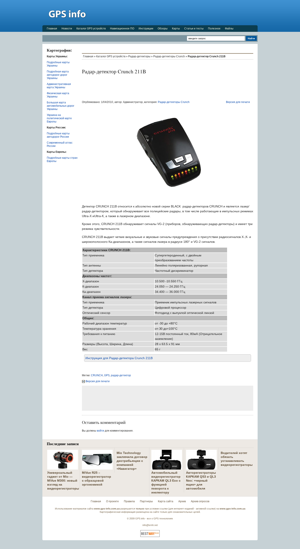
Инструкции (146, 28)
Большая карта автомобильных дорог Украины (60, 106)
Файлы (229, 28)
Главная (52, 28)
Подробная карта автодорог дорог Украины (58, 75)
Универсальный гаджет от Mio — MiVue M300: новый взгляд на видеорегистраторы (63, 480)
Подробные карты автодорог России (58, 135)
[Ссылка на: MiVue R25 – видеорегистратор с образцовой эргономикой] (97, 467)
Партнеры (146, 501)
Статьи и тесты (194, 28)
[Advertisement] (178, 12)
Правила (129, 501)
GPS (107, 375)
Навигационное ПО (122, 28)
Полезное (214, 28)
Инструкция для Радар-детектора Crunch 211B (119, 358)
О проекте (112, 501)
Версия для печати (238, 102)
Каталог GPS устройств (91, 28)
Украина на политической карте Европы (59, 118)
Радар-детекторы (139, 56)
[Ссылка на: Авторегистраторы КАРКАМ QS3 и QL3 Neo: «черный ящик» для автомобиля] (201, 467)
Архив (182, 501)
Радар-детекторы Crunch (169, 56)
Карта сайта (165, 501)
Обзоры (163, 28)
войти (100, 430)
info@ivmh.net (150, 525)
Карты (176, 28)
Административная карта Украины (59, 86)
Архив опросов (200, 501)
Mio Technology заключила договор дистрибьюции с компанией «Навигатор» (132, 460)
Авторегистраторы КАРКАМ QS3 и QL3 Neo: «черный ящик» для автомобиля (201, 480)
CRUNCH (97, 375)
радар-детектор (121, 375)
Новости (66, 28)
